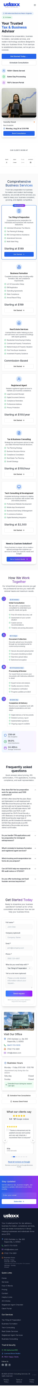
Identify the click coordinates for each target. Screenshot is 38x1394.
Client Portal (7, 1308)
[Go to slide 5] (19, 1156)
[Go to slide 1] (11, 1156)
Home (4, 1278)
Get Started (18, 254)
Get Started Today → (19, 56)
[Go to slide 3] (15, 1156)
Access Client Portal (20, 1101)
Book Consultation (19, 133)
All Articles (6, 1301)
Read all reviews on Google (19, 1162)
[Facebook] (3, 1365)
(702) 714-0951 (10, 1253)
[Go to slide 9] (26, 1156)
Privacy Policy (6, 1381)
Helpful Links (7, 1297)
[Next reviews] (33, 1140)
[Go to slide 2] (13, 1156)
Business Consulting (10, 1339)
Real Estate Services (10, 1331)
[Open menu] (35, 5)
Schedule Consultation (19, 63)
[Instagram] (9, 1365)
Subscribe (18, 1201)
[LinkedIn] (6, 1365)
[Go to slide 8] (24, 1156)
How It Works (7, 1286)
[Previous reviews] (5, 1140)
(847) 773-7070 (13, 1045)
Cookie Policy (31, 1381)
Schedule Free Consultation (20, 1095)
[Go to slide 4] (18, 1156)
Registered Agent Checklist (12, 1305)
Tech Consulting (8, 1327)
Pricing (4, 1289)
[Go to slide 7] (23, 1156)
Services (5, 1282)
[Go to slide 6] (21, 1156)
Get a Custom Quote (17, 559)
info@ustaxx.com (11, 1249)
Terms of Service (19, 1381)
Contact (5, 1293)
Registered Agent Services (12, 1335)
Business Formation (9, 1324)
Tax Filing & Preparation (11, 1320)
